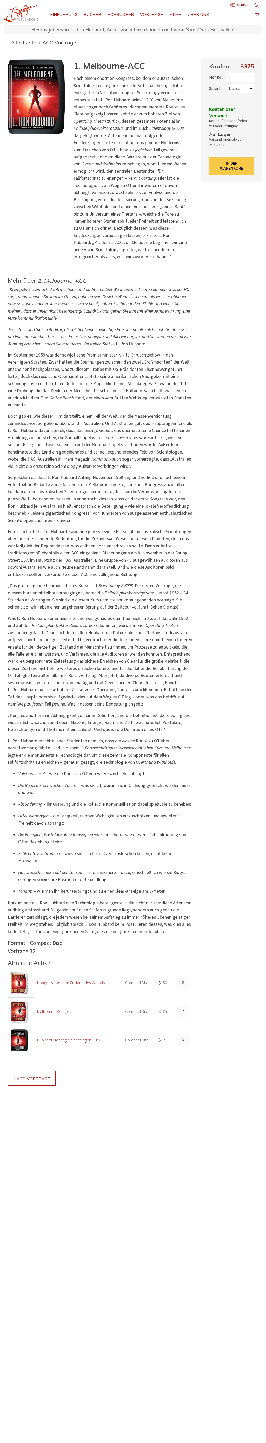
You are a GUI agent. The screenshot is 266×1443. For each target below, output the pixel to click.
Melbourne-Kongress (54, 1011)
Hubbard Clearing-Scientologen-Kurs (68, 1040)
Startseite (25, 42)
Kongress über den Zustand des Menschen (73, 983)
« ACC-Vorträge (32, 1078)
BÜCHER (92, 14)
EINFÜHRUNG (63, 14)
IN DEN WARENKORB (231, 165)
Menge (215, 77)
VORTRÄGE (151, 14)
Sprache (216, 89)
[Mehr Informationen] (183, 983)
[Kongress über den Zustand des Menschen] (19, 983)
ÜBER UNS (198, 14)
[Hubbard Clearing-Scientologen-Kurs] (19, 1040)
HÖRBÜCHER (120, 14)
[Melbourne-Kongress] (19, 1011)
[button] (38, 96)
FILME (175, 14)
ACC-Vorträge (59, 42)
